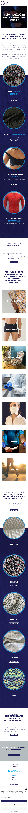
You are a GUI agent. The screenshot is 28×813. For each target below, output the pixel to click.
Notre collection (14, 548)
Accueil (14, 775)
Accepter (14, 801)
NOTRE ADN (14, 734)
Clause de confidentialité (14, 811)
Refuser (14, 804)
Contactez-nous (14, 754)
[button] (26, 788)
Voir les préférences (14, 808)
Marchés (14, 777)
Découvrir (14, 100)
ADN (14, 781)
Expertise (14, 779)
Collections (14, 782)
